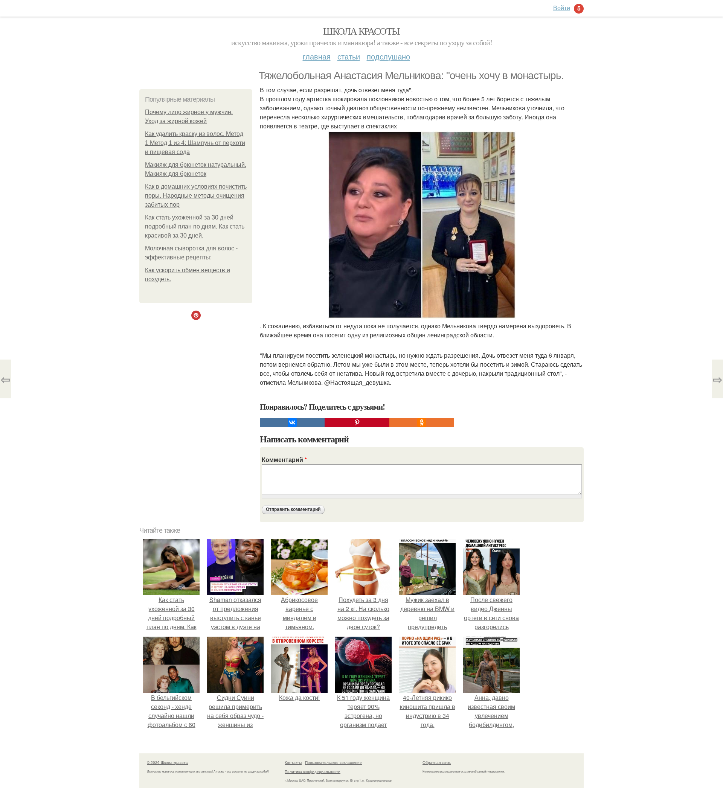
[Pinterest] (357, 422)
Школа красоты (361, 30)
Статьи (348, 56)
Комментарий (284, 459)
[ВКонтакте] (292, 422)
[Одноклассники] (421, 422)
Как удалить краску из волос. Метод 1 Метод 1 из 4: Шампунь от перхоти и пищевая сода (195, 143)
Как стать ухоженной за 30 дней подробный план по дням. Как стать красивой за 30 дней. (194, 226)
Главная (317, 56)
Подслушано (388, 56)
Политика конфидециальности (312, 771)
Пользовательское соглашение (333, 762)
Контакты (293, 762)
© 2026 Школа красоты (167, 762)
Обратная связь (437, 762)
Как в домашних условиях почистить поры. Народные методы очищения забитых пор (196, 195)
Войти (561, 7)
